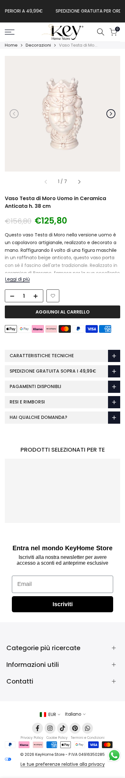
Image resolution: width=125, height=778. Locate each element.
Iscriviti (63, 604)
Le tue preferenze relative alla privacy (63, 764)
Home (11, 45)
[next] (110, 113)
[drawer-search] (100, 32)
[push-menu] (9, 32)
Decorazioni (38, 45)
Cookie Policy (57, 737)
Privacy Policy (32, 737)
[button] (52, 295)
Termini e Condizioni (87, 737)
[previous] (14, 113)
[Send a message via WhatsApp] (114, 755)
